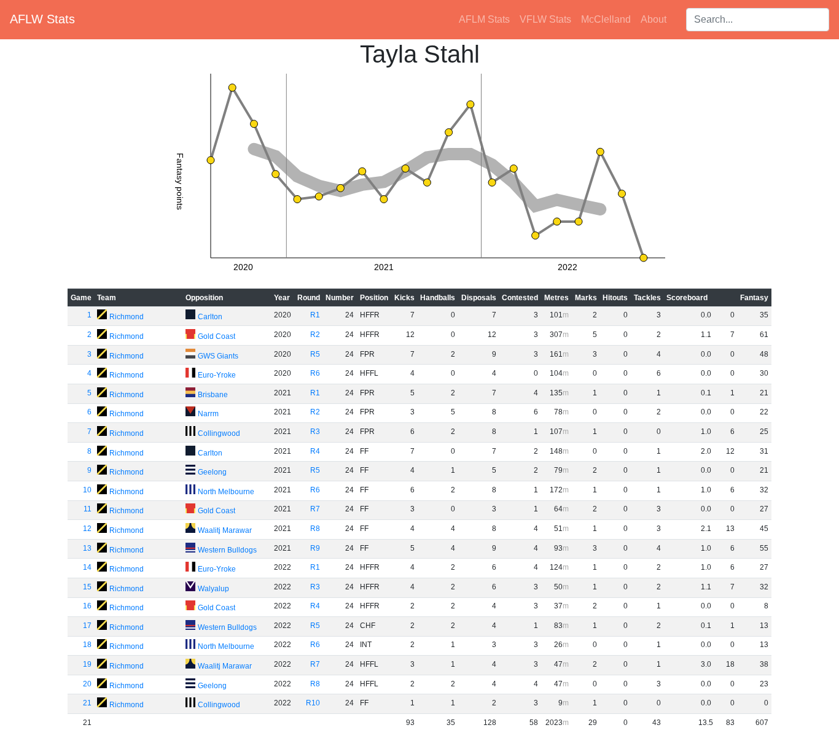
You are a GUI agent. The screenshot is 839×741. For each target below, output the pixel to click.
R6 (315, 373)
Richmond (126, 316)
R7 (315, 509)
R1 (315, 315)
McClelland (606, 19)
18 (87, 644)
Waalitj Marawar (225, 530)
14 (87, 567)
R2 (315, 334)
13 (87, 548)
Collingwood (219, 433)
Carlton (210, 316)
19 (87, 664)
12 (87, 528)
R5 (315, 354)
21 (87, 703)
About (653, 19)
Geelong (212, 472)
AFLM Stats (484, 19)
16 (87, 606)
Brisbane (213, 394)
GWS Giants (218, 356)
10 (87, 490)
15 (87, 587)
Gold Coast (216, 336)
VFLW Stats (545, 19)
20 (87, 684)
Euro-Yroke (217, 375)
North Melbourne (226, 491)
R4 (315, 451)
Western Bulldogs (227, 550)
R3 (315, 431)
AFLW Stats (42, 19)
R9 (315, 548)
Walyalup (213, 588)
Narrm (208, 413)
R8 (315, 528)
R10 (313, 703)
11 (88, 509)
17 (87, 625)
